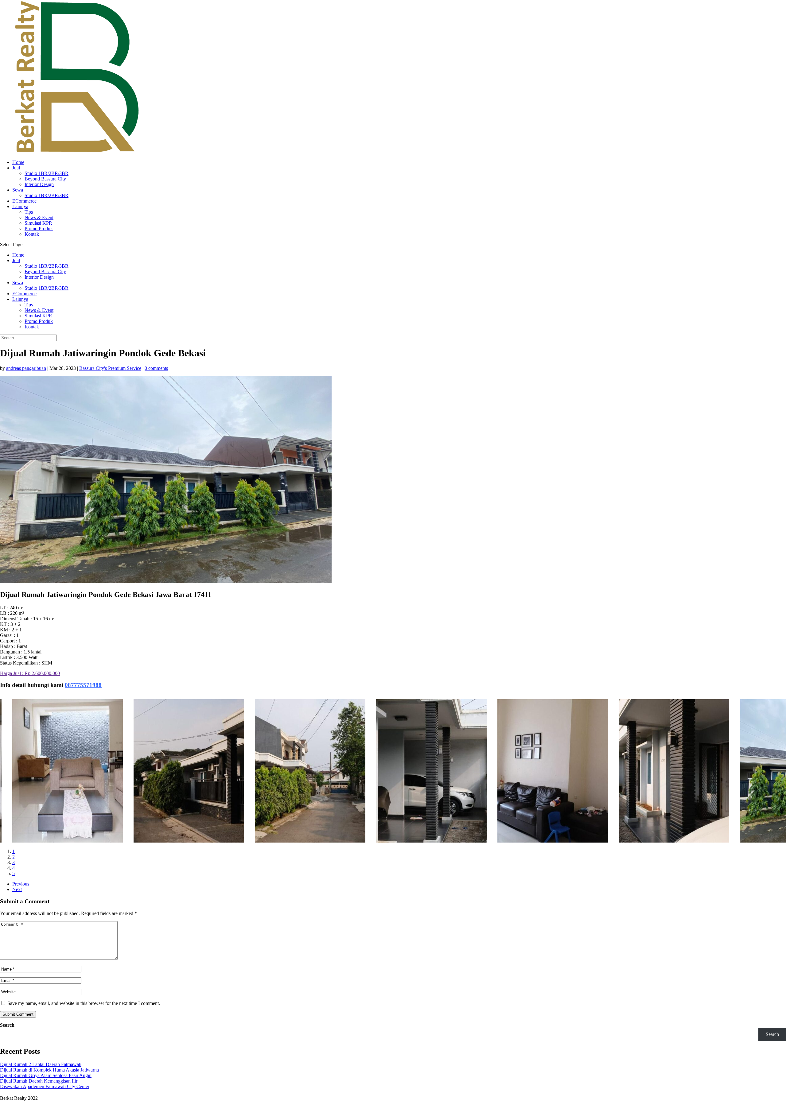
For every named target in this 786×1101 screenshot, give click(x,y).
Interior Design (39, 184)
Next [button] (17, 889)
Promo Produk (39, 228)
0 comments (156, 368)
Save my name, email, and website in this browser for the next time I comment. (83, 1003)
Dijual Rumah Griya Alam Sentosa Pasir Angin (45, 1075)
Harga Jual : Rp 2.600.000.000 (30, 673)
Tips (29, 212)
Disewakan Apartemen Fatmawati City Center (44, 1086)
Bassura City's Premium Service (110, 368)
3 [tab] (13, 862)
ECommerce (24, 201)
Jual (16, 167)
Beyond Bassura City (45, 178)
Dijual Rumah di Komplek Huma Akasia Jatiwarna (49, 1069)
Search (7, 1025)
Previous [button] (20, 883)
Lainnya (20, 206)
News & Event (39, 217)
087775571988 (83, 685)
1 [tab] (13, 851)
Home (18, 162)
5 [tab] (13, 873)
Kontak (32, 234)
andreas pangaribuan (26, 368)
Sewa (17, 189)
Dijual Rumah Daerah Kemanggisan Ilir (38, 1081)
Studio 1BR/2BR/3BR (46, 173)
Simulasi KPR (38, 223)
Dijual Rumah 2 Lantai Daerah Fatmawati (40, 1064)
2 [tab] (13, 856)
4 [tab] (13, 867)
